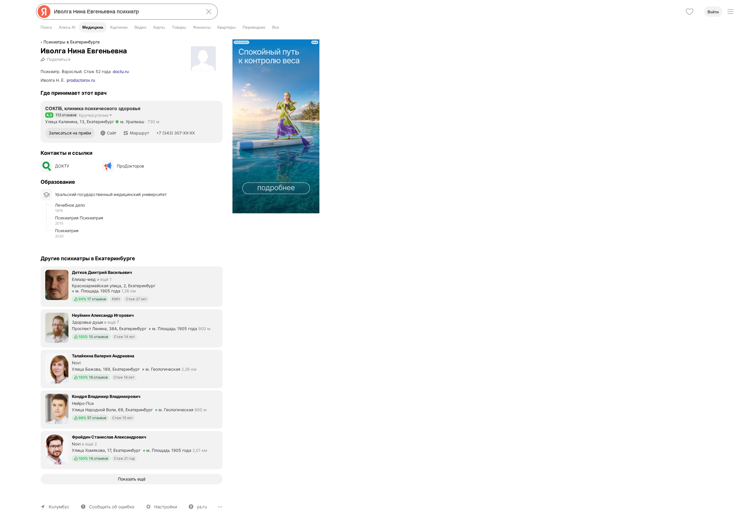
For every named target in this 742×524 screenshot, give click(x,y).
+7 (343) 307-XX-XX (175, 132)
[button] (108, 133)
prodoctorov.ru (81, 80)
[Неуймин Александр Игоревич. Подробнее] (131, 328)
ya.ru (202, 507)
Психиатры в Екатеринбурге (71, 41)
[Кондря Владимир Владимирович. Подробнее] (131, 409)
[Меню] (730, 11)
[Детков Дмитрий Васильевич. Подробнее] (131, 286)
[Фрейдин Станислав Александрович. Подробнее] (131, 449)
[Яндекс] (44, 11)
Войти (713, 12)
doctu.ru (121, 71)
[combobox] (125, 11)
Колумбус (59, 507)
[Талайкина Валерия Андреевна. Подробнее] (131, 368)
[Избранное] (689, 11)
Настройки (165, 507)
